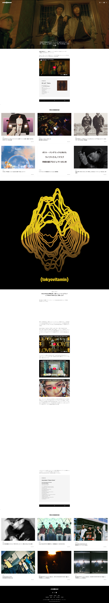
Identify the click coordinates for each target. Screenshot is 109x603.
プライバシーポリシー (64, 599)
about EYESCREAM (45, 599)
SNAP (59, 595)
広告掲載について (49, 599)
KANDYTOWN (41, 51)
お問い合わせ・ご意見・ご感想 (54, 599)
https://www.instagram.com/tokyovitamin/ (47, 482)
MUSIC (3, 137)
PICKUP (55, 595)
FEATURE (50, 595)
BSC (49, 51)
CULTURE (76, 542)
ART (54, 597)
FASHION (47, 597)
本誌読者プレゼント (59, 599)
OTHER (62, 597)
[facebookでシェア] (54, 100)
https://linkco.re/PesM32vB (45, 483)
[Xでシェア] (44, 100)
